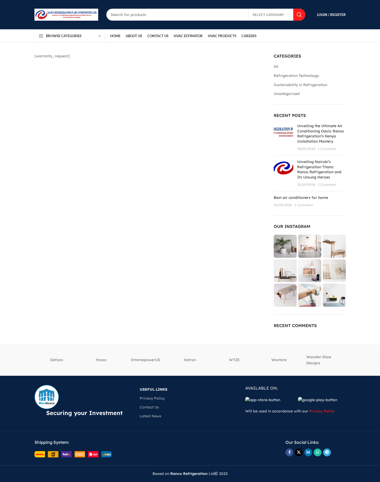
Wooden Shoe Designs (318, 360)
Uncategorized (287, 93)
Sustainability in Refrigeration (300, 84)
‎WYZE (234, 359)
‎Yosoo (101, 359)
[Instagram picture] (285, 246)
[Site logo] (66, 14)
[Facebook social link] (289, 452)
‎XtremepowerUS (145, 359)
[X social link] (299, 452)
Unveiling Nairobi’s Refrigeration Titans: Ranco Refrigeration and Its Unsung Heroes (319, 169)
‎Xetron (190, 359)
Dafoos (56, 359)
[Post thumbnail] (283, 137)
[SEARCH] (299, 15)
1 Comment (327, 149)
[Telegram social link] (327, 452)
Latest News (150, 416)
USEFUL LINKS (153, 389)
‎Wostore (279, 359)
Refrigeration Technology (296, 75)
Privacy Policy (152, 398)
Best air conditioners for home (301, 197)
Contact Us (149, 407)
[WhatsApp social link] (317, 452)
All (276, 66)
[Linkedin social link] (308, 452)
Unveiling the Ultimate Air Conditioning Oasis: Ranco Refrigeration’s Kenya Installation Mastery (320, 134)
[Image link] (73, 454)
